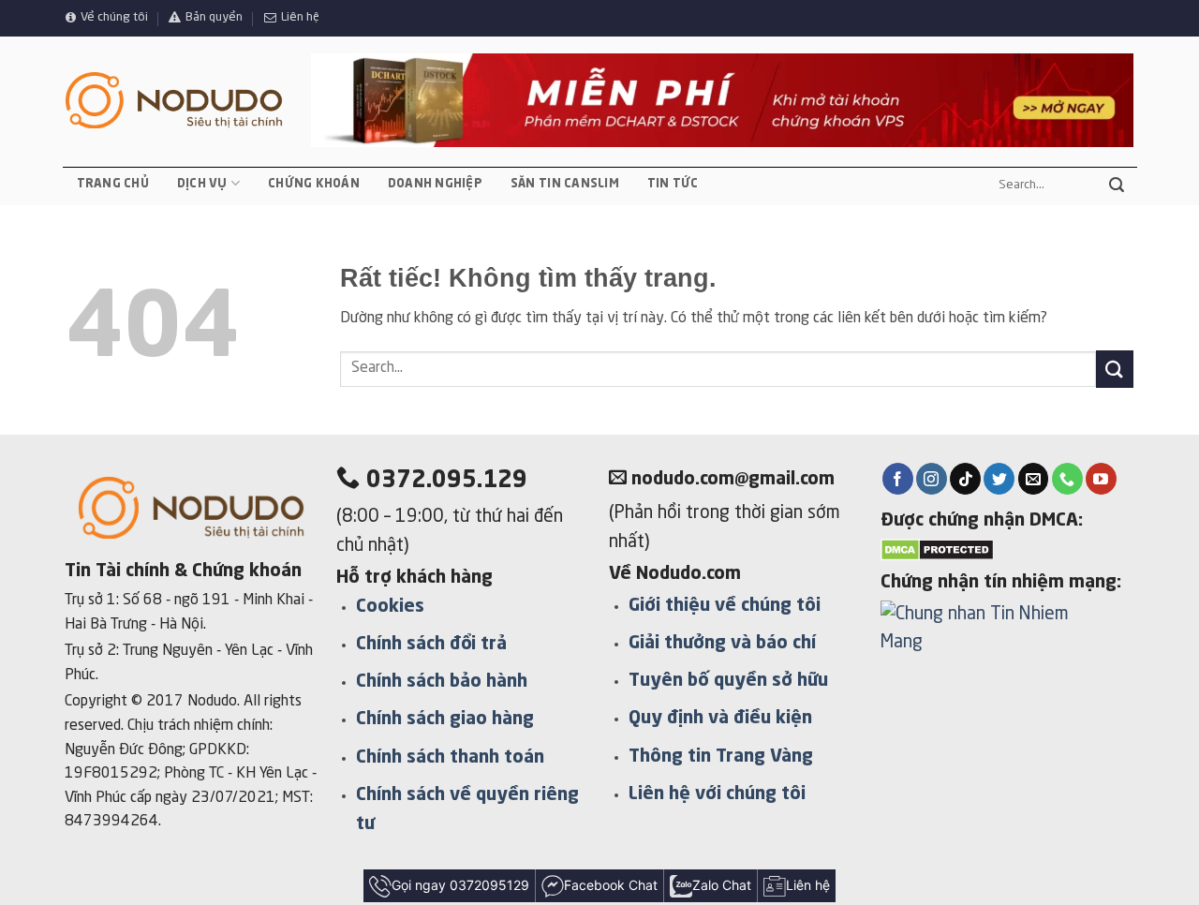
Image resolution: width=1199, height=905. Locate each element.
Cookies (390, 607)
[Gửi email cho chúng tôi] (1033, 479)
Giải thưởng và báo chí (722, 643)
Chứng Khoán (314, 184)
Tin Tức (673, 184)
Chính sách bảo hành (441, 682)
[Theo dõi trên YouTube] (1101, 479)
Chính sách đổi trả (431, 644)
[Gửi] (1116, 185)
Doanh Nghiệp (435, 184)
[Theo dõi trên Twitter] (999, 479)
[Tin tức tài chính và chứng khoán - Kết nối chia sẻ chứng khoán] (174, 100)
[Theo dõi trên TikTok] (965, 479)
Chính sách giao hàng (445, 719)
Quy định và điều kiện (720, 718)
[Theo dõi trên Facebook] (897, 479)
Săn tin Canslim (565, 184)
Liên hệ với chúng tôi (717, 794)
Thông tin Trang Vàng (721, 757)
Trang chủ (113, 184)
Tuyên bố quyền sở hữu (728, 681)
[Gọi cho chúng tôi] (1067, 479)
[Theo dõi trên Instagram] (931, 479)
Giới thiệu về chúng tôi (725, 606)
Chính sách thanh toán (450, 758)
